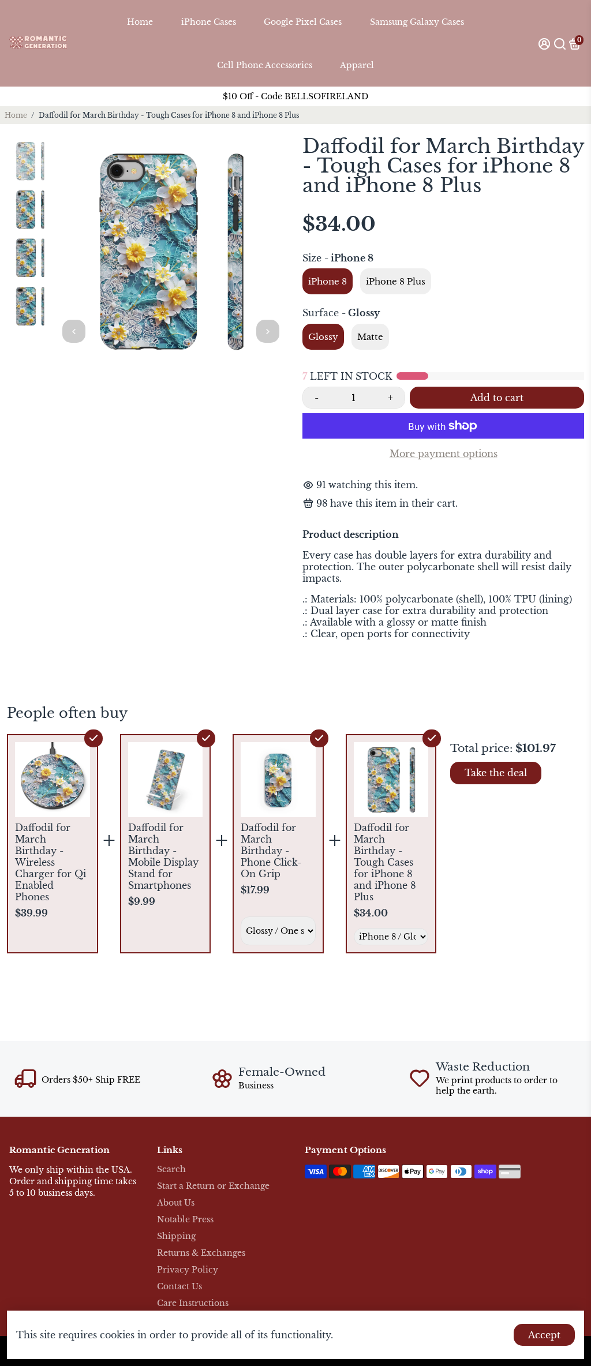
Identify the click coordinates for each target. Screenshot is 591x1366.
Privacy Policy (187, 1270)
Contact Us (179, 1287)
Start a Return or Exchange (213, 1186)
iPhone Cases (208, 22)
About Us (175, 1203)
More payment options (444, 453)
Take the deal (496, 773)
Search (171, 1169)
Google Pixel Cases (303, 22)
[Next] (267, 331)
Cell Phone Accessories (264, 65)
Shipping (176, 1236)
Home (140, 22)
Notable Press (185, 1220)
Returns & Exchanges (201, 1253)
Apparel (357, 65)
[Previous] (73, 331)
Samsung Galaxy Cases (417, 22)
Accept (544, 1335)
